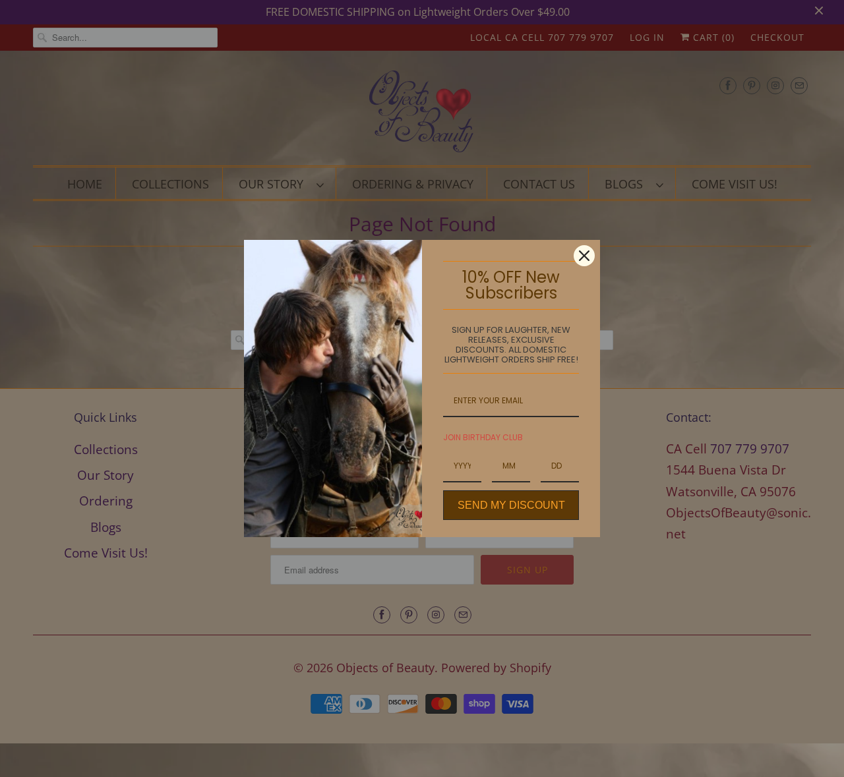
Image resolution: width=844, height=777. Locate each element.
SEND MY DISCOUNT (511, 505)
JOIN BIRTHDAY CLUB (483, 437)
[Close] (584, 256)
